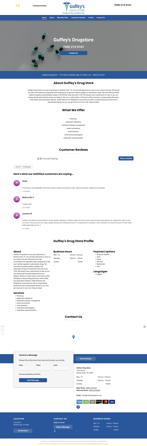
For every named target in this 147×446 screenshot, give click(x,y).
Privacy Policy (44, 441)
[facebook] (78, 407)
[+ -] (73, 339)
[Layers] (144, 326)
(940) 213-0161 (123, 5)
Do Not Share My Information (57, 441)
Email (55, 365)
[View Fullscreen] (2, 333)
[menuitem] (44, 17)
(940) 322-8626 (94, 390)
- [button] (2, 329)
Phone (38, 365)
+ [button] (2, 326)
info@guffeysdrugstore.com (92, 395)
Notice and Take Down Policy (83, 441)
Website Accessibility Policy (99, 441)
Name (21, 365)
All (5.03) (23, 167)
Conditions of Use (70, 441)
